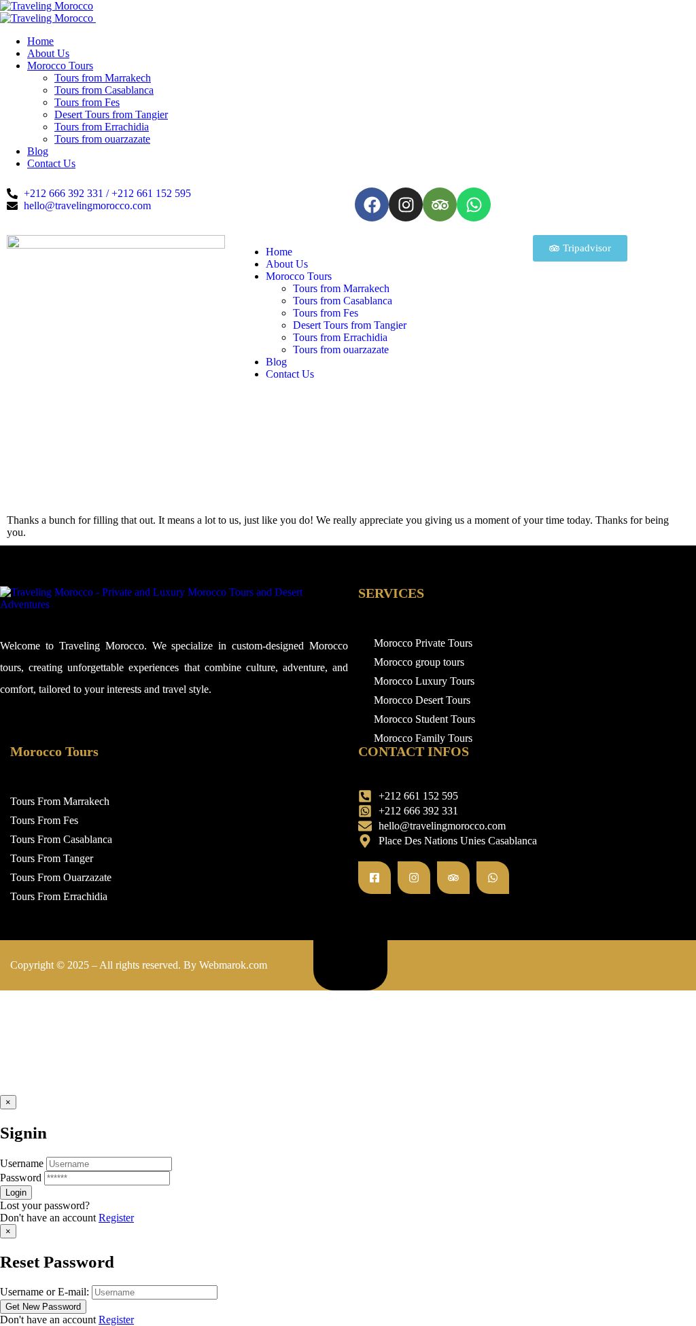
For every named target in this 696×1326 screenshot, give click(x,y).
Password (20, 1177)
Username (22, 1163)
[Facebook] (372, 204)
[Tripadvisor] (440, 204)
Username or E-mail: (44, 1291)
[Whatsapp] (474, 204)
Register (116, 1217)
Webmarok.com (233, 965)
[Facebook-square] (374, 877)
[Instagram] (406, 204)
